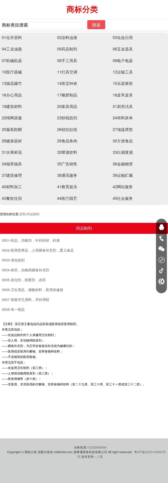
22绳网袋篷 (12, 117)
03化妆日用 (123, 37)
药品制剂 (33, 214)
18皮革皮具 (123, 95)
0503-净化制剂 (13, 260)
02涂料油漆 (67, 37)
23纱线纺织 (67, 117)
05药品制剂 (67, 49)
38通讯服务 (67, 175)
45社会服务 (123, 198)
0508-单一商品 (13, 309)
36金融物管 (123, 163)
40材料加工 (12, 186)
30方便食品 (123, 140)
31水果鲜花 (12, 152)
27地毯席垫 (123, 129)
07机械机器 (12, 60)
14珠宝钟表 (67, 83)
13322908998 (96, 447)
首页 (22, 214)
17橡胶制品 (67, 95)
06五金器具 (123, 49)
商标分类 (82, 8)
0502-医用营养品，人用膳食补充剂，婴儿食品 (38, 250)
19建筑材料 (12, 106)
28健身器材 (12, 140)
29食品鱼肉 (67, 140)
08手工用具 (67, 60)
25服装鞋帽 (12, 129)
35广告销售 (67, 163)
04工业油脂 (12, 49)
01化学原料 (12, 37)
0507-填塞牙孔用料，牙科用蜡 (25, 299)
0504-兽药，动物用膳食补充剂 (25, 269)
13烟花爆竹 (12, 83)
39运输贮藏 (123, 175)
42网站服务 (123, 186)
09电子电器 (123, 60)
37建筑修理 (12, 175)
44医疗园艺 (67, 198)
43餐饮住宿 (12, 198)
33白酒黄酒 (123, 152)
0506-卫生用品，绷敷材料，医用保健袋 (32, 289)
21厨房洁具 (123, 106)
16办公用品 (12, 95)
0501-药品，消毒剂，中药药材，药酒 (31, 240)
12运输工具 (123, 72)
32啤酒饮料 (67, 152)
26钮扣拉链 (67, 129)
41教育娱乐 (67, 186)
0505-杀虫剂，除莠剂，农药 (24, 279)
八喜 (100, 456)
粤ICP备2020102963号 (150, 452)
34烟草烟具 (12, 163)
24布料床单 (123, 117)
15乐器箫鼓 (123, 83)
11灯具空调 (67, 72)
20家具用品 (67, 106)
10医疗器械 (12, 72)
